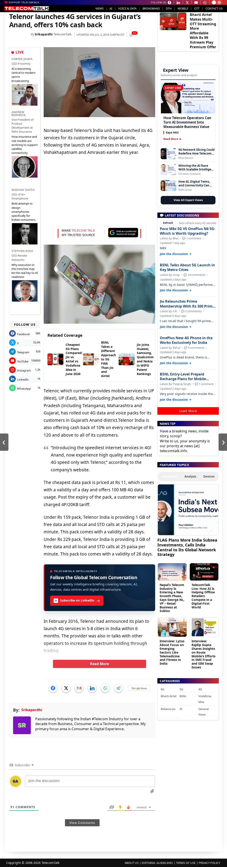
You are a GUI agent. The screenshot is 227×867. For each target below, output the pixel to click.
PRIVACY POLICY (209, 863)
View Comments (82, 822)
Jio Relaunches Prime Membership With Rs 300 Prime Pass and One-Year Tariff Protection (187, 303)
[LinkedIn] (92, 688)
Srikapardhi (44, 34)
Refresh (168, 223)
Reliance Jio (168, 709)
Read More (99, 663)
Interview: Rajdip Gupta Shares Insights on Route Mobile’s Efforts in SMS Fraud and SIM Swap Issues (203, 654)
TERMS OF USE (186, 863)
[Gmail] (79, 688)
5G (181, 689)
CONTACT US (214, 8)
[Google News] (139, 688)
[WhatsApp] (105, 688)
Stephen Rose (22, 251)
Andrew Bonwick (19, 113)
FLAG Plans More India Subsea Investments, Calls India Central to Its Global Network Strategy (187, 547)
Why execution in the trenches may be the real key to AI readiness (25, 271)
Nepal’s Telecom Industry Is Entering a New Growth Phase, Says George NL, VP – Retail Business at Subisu (172, 598)
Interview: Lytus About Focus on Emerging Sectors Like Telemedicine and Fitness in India (172, 652)
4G (200, 689)
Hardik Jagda (22, 59)
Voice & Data (127, 8)
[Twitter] (66, 688)
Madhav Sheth (23, 190)
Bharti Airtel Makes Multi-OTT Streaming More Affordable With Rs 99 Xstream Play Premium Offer (203, 30)
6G (162, 689)
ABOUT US (132, 863)
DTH (169, 8)
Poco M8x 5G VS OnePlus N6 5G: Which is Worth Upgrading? (187, 231)
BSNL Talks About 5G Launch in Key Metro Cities (187, 267)
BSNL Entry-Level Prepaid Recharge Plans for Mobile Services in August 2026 (183, 376)
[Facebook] (53, 688)
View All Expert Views (188, 200)
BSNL (183, 696)
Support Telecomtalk (24, 2)
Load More (188, 411)
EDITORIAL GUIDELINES (157, 863)
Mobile (183, 8)
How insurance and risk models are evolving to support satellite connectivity (25, 145)
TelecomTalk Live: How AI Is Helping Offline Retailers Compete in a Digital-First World (203, 596)
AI (111, 8)
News (100, 8)
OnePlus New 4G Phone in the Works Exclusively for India (186, 340)
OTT (197, 8)
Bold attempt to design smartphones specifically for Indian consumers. (24, 211)
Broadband (151, 8)
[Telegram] (118, 688)
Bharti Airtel (168, 696)
